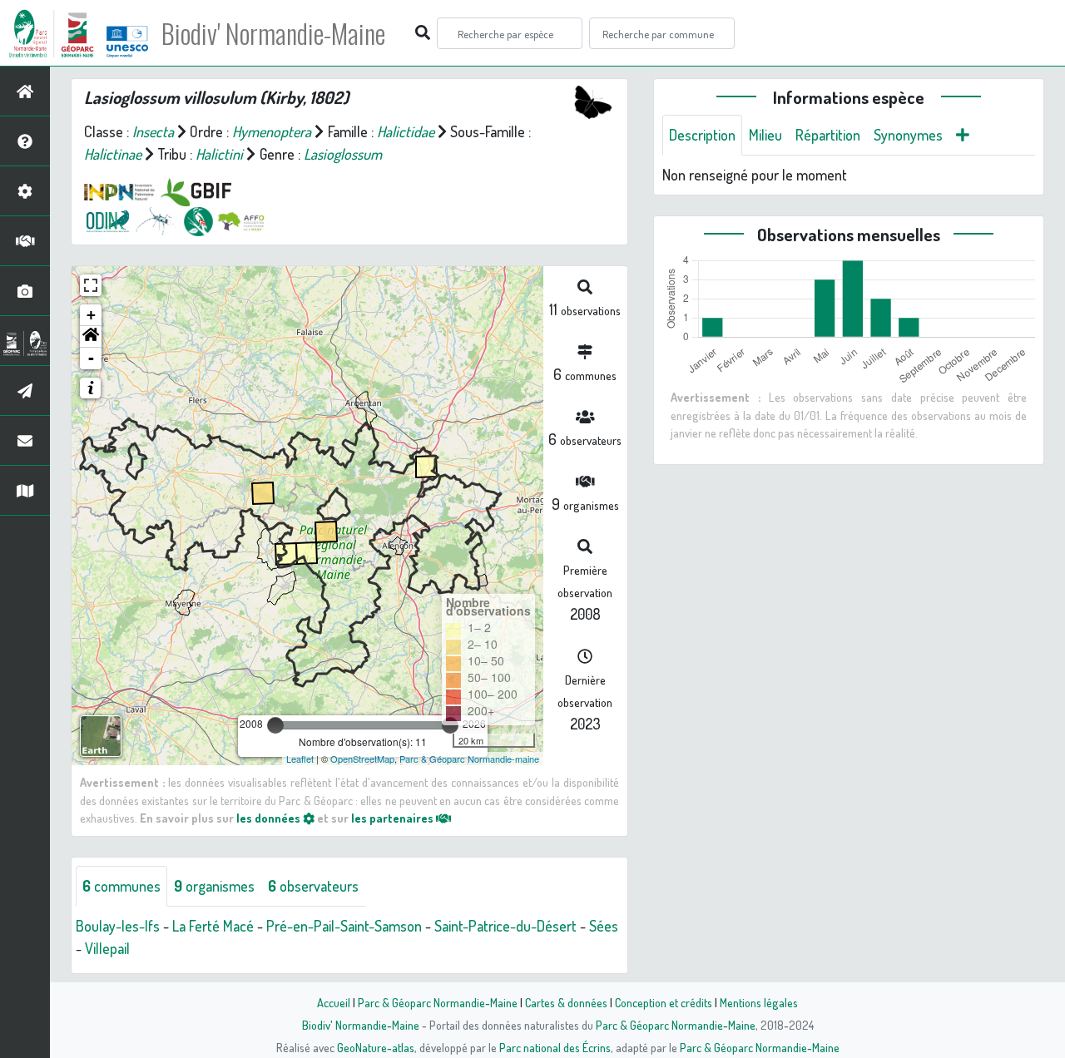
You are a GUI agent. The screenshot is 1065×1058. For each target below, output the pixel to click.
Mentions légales (759, 1002)
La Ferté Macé (213, 926)
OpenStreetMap (362, 758)
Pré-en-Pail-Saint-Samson (344, 926)
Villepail (107, 948)
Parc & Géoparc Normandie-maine (469, 758)
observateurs (313, 886)
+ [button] (91, 315)
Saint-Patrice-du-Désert (505, 926)
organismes (214, 886)
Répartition (827, 135)
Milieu (765, 135)
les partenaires (393, 817)
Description (702, 135)
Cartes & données (566, 1002)
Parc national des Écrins (555, 1047)
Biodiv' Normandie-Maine (273, 33)
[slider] (275, 725)
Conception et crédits (663, 1002)
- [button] (91, 358)
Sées (603, 926)
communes (121, 886)
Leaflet (300, 758)
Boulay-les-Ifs (118, 926)
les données (269, 817)
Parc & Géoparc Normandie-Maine (438, 1002)
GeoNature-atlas (375, 1047)
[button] (91, 337)
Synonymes (908, 135)
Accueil (333, 1002)
